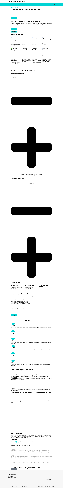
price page (46, 486)
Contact (25, 4)
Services (12, 4)
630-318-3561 (17, 441)
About (21, 4)
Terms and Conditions (38, 480)
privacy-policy (37, 482)
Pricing (21, 480)
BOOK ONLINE (30, 4)
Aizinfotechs (25, 486)
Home (9, 4)
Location (17, 4)
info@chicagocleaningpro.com (18, 442)
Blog (20, 482)
